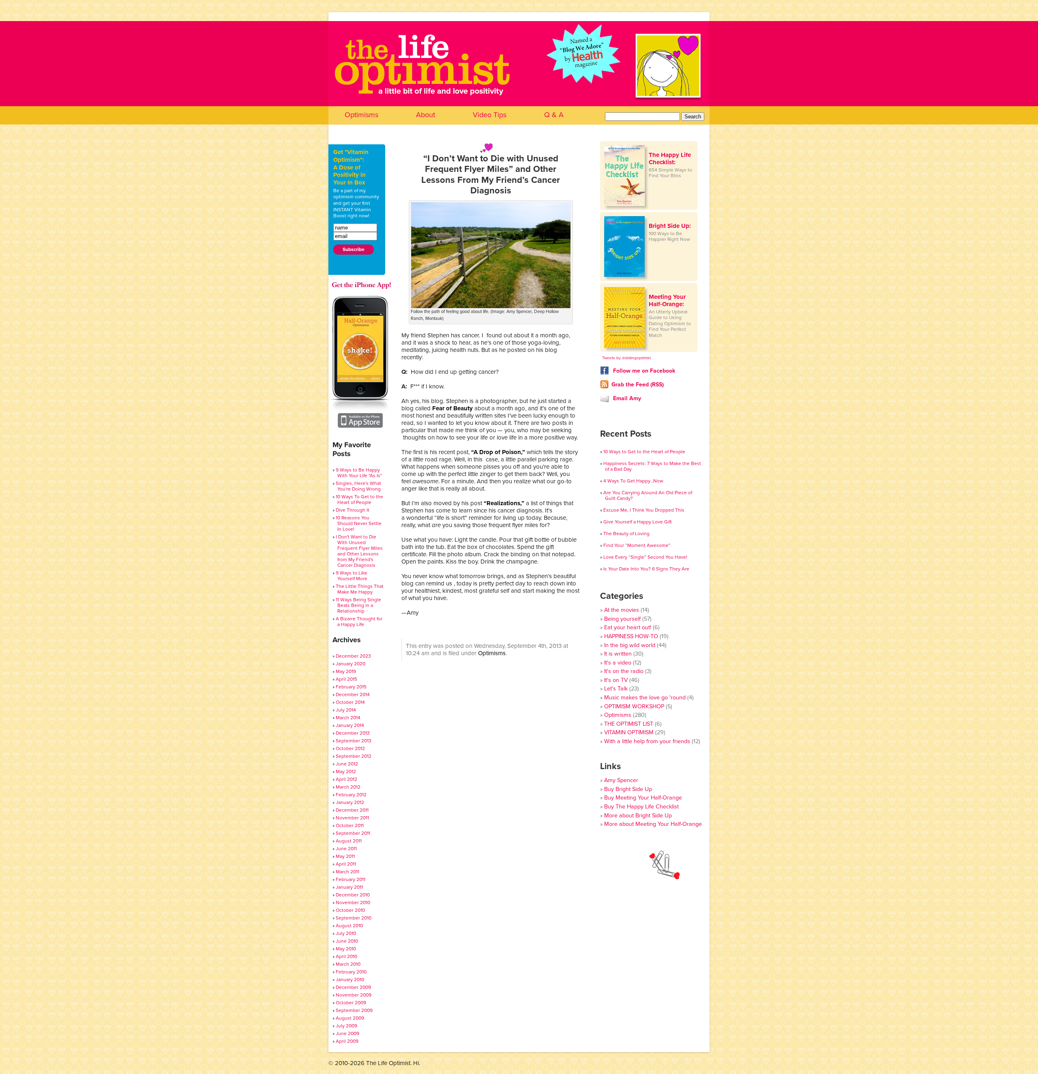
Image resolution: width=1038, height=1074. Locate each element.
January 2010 (350, 979)
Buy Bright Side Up (628, 789)
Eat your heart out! (627, 627)
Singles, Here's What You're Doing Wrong (358, 486)
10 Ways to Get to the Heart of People (644, 451)
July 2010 (346, 933)
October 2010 (350, 910)
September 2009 (354, 1010)
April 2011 (346, 864)
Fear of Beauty (452, 408)
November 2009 (353, 995)
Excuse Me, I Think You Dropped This (643, 510)
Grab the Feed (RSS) (637, 384)
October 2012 (350, 748)
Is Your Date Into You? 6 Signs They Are (646, 569)
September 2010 (353, 918)
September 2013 (353, 741)
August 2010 (349, 925)
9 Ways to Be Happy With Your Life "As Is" (359, 472)
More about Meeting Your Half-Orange (653, 824)
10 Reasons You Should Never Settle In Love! (359, 523)
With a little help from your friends (647, 741)
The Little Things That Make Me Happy (360, 589)
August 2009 (350, 1018)
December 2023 (353, 656)
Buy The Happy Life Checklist (641, 806)
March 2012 (348, 787)
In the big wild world (629, 645)
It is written (618, 653)
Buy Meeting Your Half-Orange (643, 797)
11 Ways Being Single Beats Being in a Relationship (358, 605)
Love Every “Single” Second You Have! (645, 557)
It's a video (617, 662)
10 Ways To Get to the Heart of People (359, 499)
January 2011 (349, 887)
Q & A (554, 114)
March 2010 (348, 964)
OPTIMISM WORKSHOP (634, 706)
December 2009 (353, 987)
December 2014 (353, 694)
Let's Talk (616, 688)
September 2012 (353, 756)
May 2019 (346, 671)
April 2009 (347, 1041)
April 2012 (346, 779)
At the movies (621, 610)
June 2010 (347, 941)
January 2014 (350, 725)
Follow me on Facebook (643, 370)
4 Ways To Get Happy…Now (633, 481)
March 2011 (347, 872)
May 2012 (346, 771)
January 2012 (350, 802)
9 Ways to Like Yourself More (351, 575)
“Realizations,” (504, 503)
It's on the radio (623, 671)
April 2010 (346, 956)
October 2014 (350, 702)
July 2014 (346, 710)
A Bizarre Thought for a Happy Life (359, 621)
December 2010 (353, 895)
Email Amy (626, 398)
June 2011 (346, 848)
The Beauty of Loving (626, 533)
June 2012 (347, 764)
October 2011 (350, 825)
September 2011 (353, 833)
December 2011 (352, 810)
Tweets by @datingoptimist (626, 358)
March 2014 (348, 717)
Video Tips (489, 114)
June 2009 (347, 1033)
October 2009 (351, 1002)
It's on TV (616, 680)
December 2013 (353, 733)
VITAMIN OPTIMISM (629, 732)
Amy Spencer (621, 780)
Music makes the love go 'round (645, 697)
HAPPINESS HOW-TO (631, 636)
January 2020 (350, 664)
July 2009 (346, 1026)
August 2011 (349, 841)
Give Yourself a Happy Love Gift (637, 522)
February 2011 (350, 879)
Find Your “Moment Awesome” (637, 545)
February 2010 (351, 972)
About (425, 114)
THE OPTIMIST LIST (628, 723)
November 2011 (352, 818)
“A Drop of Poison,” (498, 452)
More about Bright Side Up (638, 815)
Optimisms (361, 114)
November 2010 (353, 902)
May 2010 (346, 949)
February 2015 (351, 687)
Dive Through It (352, 510)
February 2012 (351, 794)
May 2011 (345, 856)
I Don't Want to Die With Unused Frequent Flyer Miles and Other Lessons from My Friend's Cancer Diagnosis (359, 551)
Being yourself (622, 618)
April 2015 (346, 679)
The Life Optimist (519, 85)
